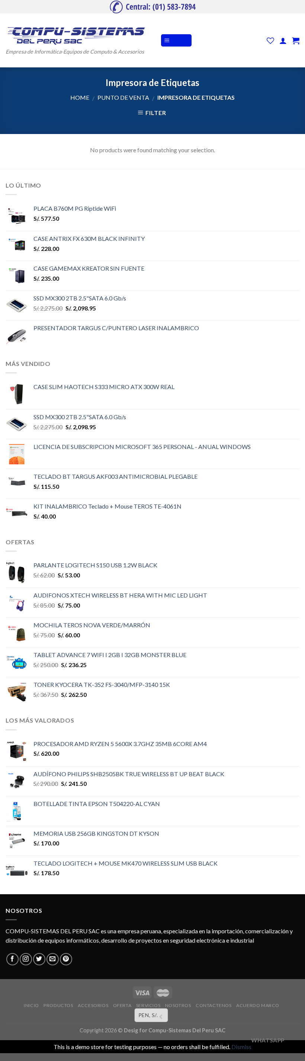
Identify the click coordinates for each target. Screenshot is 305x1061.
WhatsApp (268, 1040)
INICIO (31, 1005)
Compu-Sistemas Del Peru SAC (186, 1030)
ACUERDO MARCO (257, 1005)
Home (79, 97)
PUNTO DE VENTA (123, 97)
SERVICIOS (148, 1005)
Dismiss (241, 1046)
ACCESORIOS (93, 1005)
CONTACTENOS (214, 1005)
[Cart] (295, 40)
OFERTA (122, 1005)
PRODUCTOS (58, 1005)
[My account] (283, 40)
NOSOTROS (178, 1005)
